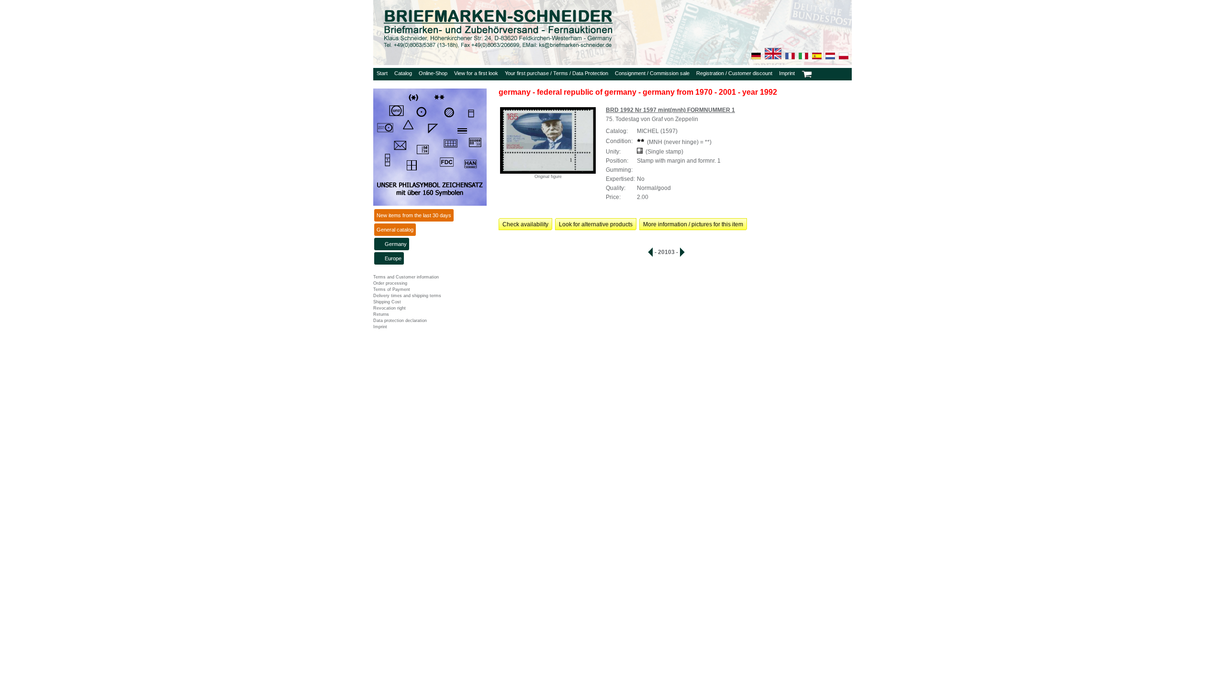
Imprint (787, 73)
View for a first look (476, 73)
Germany (396, 244)
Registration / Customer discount (734, 73)
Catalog (403, 73)
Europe (393, 258)
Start (382, 73)
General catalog (395, 230)
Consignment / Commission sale (652, 73)
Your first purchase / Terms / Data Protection (556, 73)
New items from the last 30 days (414, 215)
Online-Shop (433, 73)
